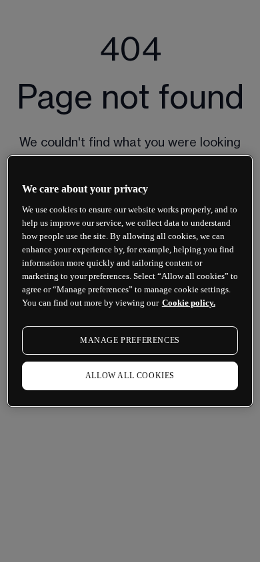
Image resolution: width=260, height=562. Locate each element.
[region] (130, 281)
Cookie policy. (188, 303)
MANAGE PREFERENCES (130, 340)
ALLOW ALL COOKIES (130, 375)
